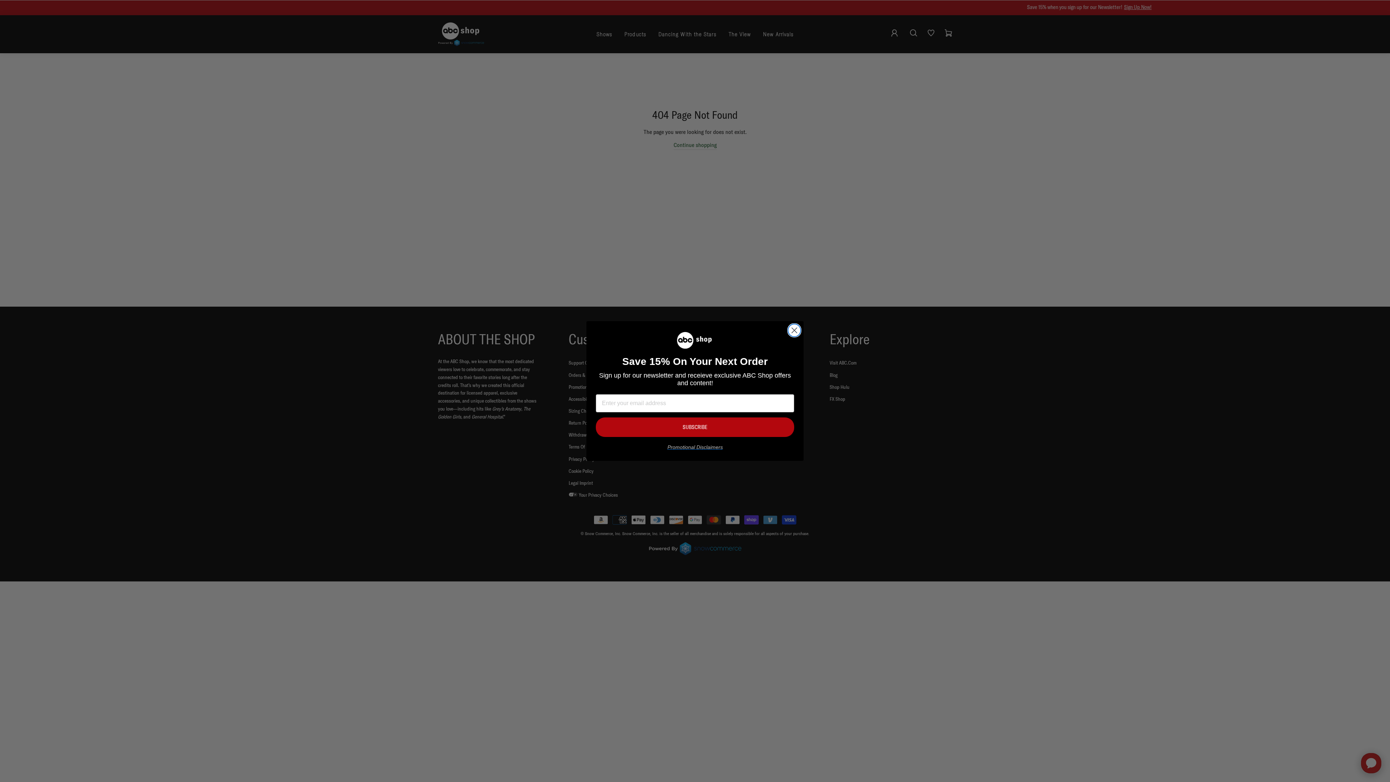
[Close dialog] (794, 330)
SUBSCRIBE (695, 427)
